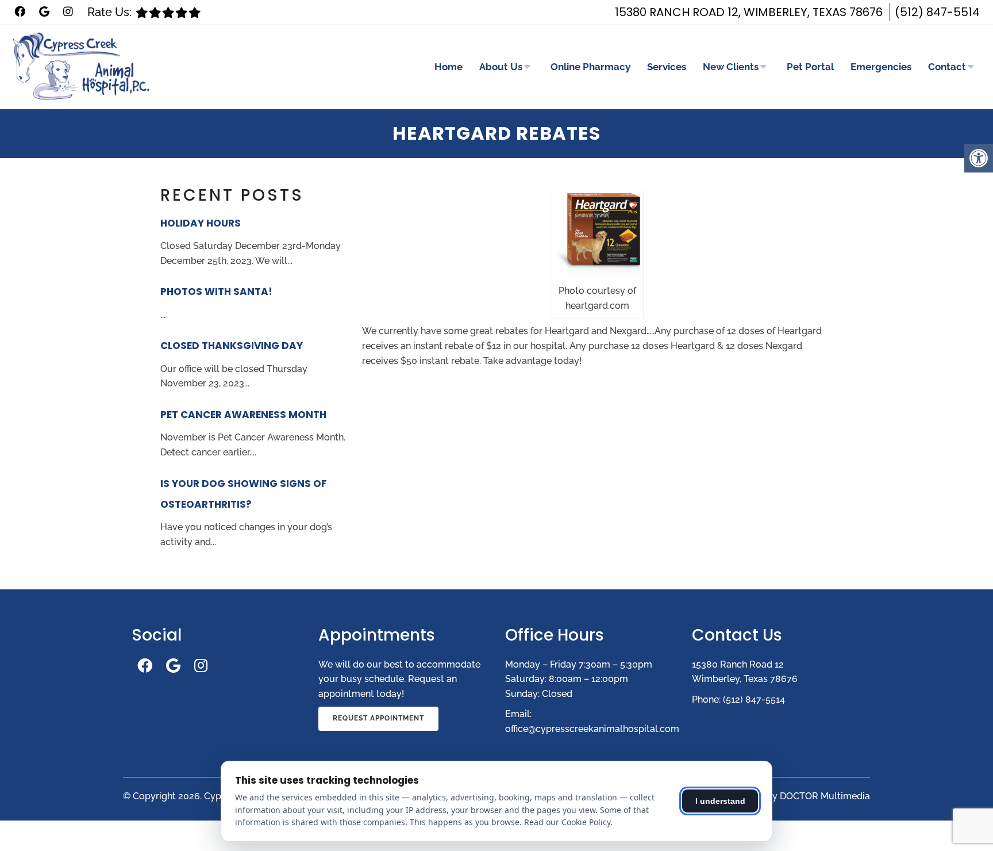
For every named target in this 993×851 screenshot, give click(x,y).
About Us (500, 66)
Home (448, 66)
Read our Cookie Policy (567, 821)
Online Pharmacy (590, 66)
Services (666, 66)
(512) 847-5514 (937, 12)
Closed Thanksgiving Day (231, 345)
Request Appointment (378, 718)
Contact (947, 66)
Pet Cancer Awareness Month (243, 414)
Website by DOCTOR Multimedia (799, 796)
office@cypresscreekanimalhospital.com (592, 728)
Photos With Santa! (216, 291)
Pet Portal (810, 66)
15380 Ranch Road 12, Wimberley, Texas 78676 (749, 12)
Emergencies (880, 66)
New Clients (731, 66)
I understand (720, 801)
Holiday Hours (200, 223)
